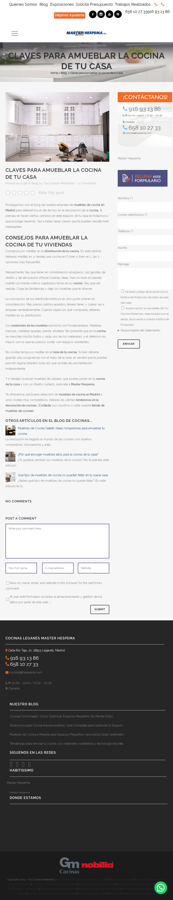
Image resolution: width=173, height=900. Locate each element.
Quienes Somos (23, 4)
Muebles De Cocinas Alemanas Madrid (54, 884)
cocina (93, 210)
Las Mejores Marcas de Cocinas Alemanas (52, 893)
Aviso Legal (102, 879)
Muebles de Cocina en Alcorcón (59, 888)
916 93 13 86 (158, 11)
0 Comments (87, 183)
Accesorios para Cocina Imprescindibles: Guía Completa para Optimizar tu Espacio (66, 725)
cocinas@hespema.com (138, 133)
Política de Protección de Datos (139, 297)
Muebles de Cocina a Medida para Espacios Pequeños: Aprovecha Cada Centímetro (67, 734)
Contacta (45, 405)
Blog (43, 4)
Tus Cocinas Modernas (58, 183)
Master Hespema (129, 158)
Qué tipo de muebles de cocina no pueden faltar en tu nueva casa (63, 475)
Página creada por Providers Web (74, 879)
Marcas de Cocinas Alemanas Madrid (99, 888)
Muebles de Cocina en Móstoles (97, 884)
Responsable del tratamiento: (141, 330)
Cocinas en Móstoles (19, 884)
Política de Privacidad (122, 879)
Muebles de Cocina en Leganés (135, 884)
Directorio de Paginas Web (151, 879)
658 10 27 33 (136, 11)
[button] (160, 887)
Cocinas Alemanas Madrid (92, 893)
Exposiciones (62, 4)
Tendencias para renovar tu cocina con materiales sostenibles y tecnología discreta (66, 743)
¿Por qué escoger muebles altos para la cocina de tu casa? (58, 454)
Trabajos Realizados (133, 4)
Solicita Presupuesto (94, 4)
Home (54, 72)
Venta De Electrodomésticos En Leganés (132, 893)
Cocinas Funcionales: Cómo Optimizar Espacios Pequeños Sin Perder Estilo (61, 716)
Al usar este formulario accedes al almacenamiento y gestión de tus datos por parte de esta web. (56, 599)
